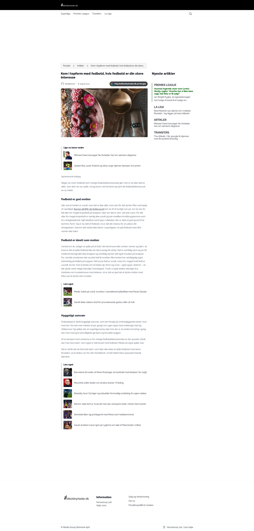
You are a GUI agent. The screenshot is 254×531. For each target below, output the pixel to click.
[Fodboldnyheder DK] (127, 5)
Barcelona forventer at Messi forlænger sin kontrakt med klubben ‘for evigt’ (110, 372)
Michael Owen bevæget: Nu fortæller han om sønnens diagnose (105, 155)
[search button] (190, 13)
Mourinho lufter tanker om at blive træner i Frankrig (99, 383)
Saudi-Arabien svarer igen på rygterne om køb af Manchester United (107, 425)
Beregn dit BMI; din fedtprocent (89, 209)
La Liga (108, 13)
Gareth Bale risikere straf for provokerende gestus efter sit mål (104, 302)
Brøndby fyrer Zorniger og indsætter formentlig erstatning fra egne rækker (110, 393)
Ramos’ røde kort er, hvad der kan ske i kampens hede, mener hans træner (110, 404)
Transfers (96, 13)
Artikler (80, 65)
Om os (132, 501)
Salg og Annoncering (139, 496)
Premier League (81, 13)
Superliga (65, 13)
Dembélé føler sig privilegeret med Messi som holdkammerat (104, 414)
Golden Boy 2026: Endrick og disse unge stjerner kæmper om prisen (107, 165)
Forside (66, 65)
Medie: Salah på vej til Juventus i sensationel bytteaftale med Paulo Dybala (110, 291)
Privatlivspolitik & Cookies (141, 505)
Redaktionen (70, 84)
